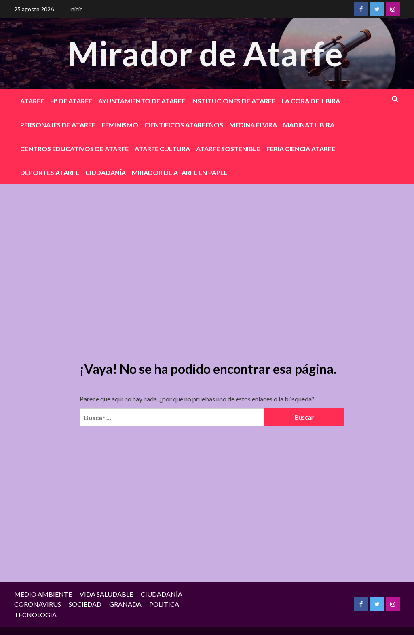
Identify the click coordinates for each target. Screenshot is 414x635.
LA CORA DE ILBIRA (310, 101)
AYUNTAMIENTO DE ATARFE (141, 101)
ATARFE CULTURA (162, 148)
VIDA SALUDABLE (106, 594)
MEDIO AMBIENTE (43, 594)
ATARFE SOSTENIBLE (228, 148)
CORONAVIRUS (37, 604)
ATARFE (32, 101)
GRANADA (125, 604)
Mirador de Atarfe (205, 53)
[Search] (395, 99)
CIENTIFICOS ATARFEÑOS (183, 125)
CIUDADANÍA (105, 172)
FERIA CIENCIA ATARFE (300, 148)
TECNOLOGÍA (35, 614)
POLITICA (164, 604)
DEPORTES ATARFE (49, 172)
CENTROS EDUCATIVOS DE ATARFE (74, 148)
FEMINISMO (119, 125)
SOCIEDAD (85, 604)
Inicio (76, 9)
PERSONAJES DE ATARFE (57, 125)
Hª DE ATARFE (71, 101)
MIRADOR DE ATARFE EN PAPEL (180, 172)
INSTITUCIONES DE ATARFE (233, 101)
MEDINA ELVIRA (253, 125)
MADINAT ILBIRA (308, 125)
